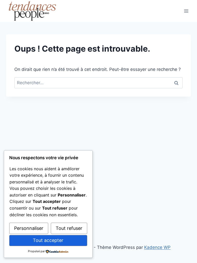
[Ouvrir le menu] (186, 11)
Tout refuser (69, 228)
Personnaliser (28, 228)
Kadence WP (157, 247)
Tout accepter (48, 240)
